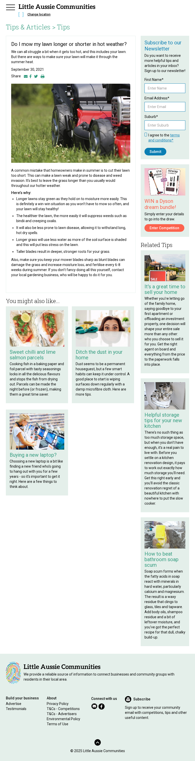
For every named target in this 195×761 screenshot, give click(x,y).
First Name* (154, 80)
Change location (39, 14)
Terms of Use (57, 724)
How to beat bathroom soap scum (161, 559)
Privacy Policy (58, 704)
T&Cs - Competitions (63, 709)
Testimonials (16, 709)
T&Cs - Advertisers (62, 714)
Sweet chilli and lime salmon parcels (33, 354)
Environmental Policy (63, 719)
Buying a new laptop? (33, 455)
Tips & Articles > (31, 26)
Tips (63, 26)
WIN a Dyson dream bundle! (160, 204)
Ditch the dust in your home (99, 354)
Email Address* (156, 98)
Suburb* (151, 117)
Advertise (13, 704)
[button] (10, 6)
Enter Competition (164, 228)
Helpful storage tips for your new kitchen (163, 420)
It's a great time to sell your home (164, 289)
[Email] (26, 76)
